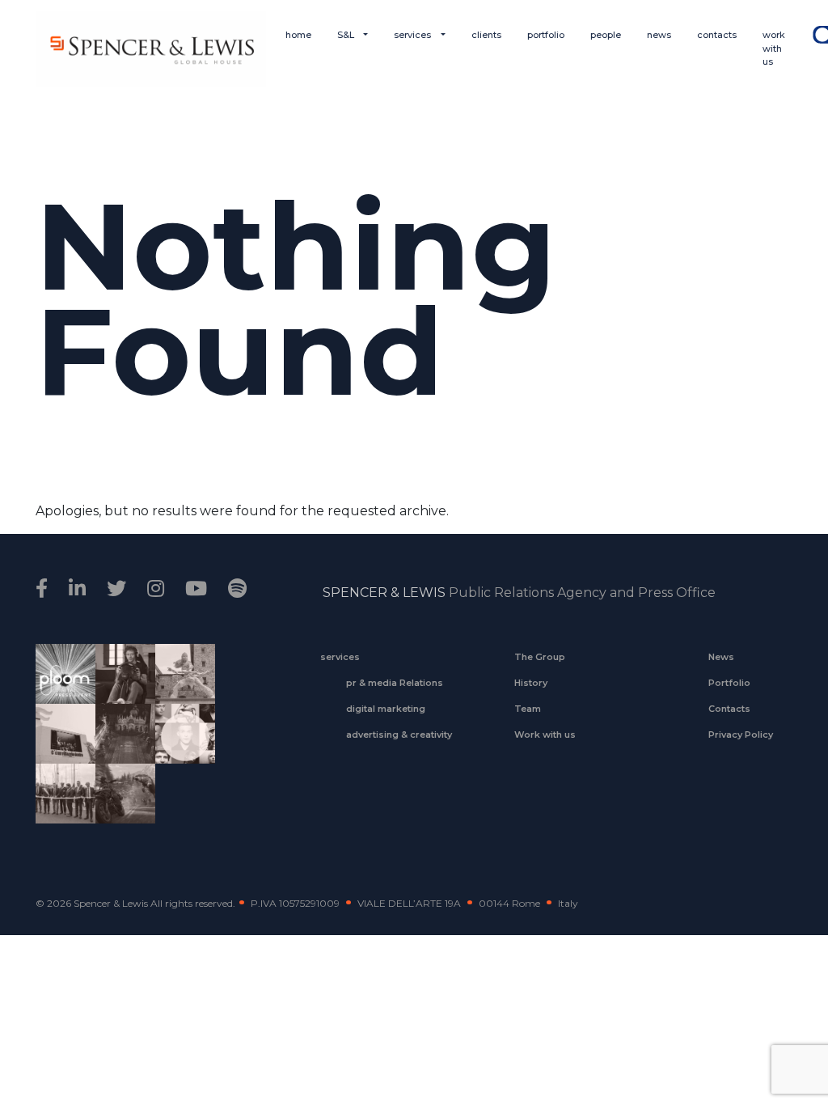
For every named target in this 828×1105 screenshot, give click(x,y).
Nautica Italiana (60, 804)
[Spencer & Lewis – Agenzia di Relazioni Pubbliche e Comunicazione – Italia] (151, 48)
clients (486, 34)
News (721, 657)
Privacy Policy (740, 734)
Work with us (545, 734)
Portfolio (729, 682)
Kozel (60, 751)
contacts (717, 34)
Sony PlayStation (120, 684)
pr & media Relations (394, 682)
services (413, 34)
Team (527, 708)
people (605, 34)
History (530, 682)
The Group (539, 657)
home (298, 34)
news (659, 34)
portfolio (545, 34)
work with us (774, 48)
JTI (59, 684)
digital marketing (385, 708)
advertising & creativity (399, 734)
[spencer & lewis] (44, 588)
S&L (347, 34)
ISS (179, 751)
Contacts (729, 708)
